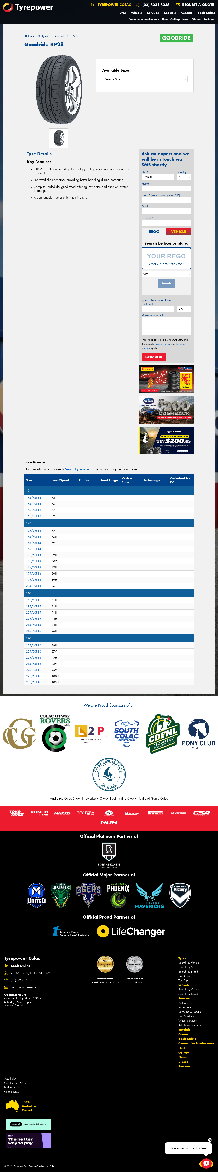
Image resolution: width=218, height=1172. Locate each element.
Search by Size (187, 967)
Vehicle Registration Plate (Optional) (156, 302)
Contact (186, 13)
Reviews (209, 19)
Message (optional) (153, 315)
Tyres (122, 13)
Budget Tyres (11, 1087)
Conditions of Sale (45, 1166)
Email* (146, 206)
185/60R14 (33, 567)
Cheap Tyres (11, 1092)
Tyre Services (186, 1016)
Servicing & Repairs (189, 1012)
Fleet (165, 19)
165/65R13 (33, 510)
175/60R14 (33, 555)
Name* (146, 183)
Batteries (183, 1003)
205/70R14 (33, 586)
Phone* (161, 195)
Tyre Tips (183, 980)
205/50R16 (33, 651)
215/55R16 (33, 664)
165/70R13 (33, 516)
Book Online (206, 13)
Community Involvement (144, 19)
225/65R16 (33, 676)
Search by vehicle (77, 469)
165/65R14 (33, 543)
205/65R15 (33, 618)
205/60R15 (33, 612)
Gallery (175, 19)
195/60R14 (33, 573)
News (186, 19)
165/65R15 (33, 600)
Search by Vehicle (188, 963)
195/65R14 (33, 579)
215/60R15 (33, 625)
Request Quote (153, 356)
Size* (145, 172)
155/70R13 (33, 504)
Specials (170, 13)
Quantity (181, 172)
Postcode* (147, 218)
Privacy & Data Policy (24, 1166)
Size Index (10, 1078)
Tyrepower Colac (114, 5)
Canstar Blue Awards (16, 1083)
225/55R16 (33, 670)
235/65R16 (33, 682)
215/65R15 (33, 631)
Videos (196, 19)
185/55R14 (33, 561)
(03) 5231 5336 (156, 5)
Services (153, 13)
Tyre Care (184, 976)
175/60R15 (33, 606)
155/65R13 (33, 498)
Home (31, 36)
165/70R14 (33, 549)
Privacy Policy (162, 344)
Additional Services (189, 1025)
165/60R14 (33, 537)
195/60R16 (33, 645)
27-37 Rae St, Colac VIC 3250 (31, 973)
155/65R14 (33, 530)
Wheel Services (187, 1020)
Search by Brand (188, 971)
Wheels (136, 13)
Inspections (184, 1007)
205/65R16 (33, 657)
